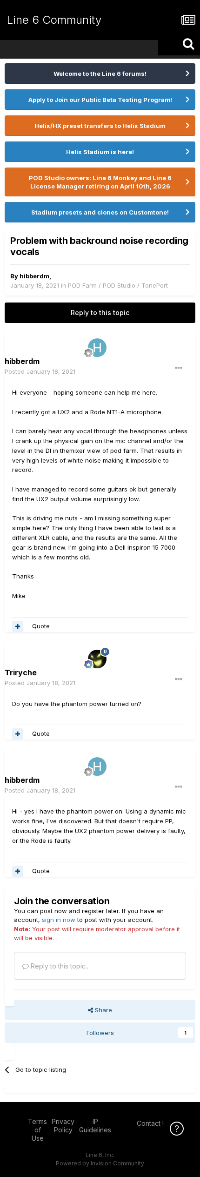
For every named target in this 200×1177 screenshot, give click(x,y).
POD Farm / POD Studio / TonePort (118, 285)
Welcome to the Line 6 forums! (100, 73)
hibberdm (34, 276)
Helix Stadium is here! (100, 151)
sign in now (58, 919)
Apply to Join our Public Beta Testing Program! (100, 99)
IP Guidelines (95, 1125)
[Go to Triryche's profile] (97, 659)
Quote (41, 626)
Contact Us (153, 1123)
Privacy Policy (63, 1125)
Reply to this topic (100, 312)
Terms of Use (37, 1129)
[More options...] (178, 368)
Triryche (21, 672)
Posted (40, 371)
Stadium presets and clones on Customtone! (100, 212)
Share (102, 1010)
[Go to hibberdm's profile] (97, 347)
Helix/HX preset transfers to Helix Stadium (100, 125)
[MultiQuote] (17, 626)
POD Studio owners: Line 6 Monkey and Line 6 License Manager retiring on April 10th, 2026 (100, 182)
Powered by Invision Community (100, 1163)
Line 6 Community (54, 20)
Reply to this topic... (59, 966)
